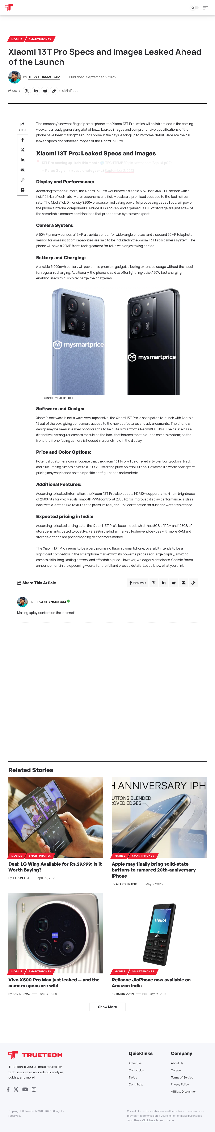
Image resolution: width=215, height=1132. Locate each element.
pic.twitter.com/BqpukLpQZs (150, 162)
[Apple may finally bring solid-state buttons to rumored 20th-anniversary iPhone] (159, 817)
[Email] (22, 170)
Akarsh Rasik (126, 884)
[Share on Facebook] (22, 140)
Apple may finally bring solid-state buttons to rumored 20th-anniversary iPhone (154, 870)
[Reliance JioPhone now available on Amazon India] (159, 933)
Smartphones (40, 39)
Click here (148, 1120)
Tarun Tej (21, 878)
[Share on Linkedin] (36, 91)
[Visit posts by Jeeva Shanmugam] (22, 602)
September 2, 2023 (119, 170)
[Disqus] (107, 682)
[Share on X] (27, 91)
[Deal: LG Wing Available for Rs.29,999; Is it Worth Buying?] (55, 817)
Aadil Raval (21, 994)
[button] (206, 7)
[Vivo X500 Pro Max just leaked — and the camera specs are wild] (55, 933)
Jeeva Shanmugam (44, 77)
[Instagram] (34, 1089)
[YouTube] (25, 1089)
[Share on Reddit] (45, 91)
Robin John (125, 994)
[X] (16, 1089)
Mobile (16, 39)
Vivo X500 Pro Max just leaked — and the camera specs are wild (54, 983)
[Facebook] (8, 1089)
